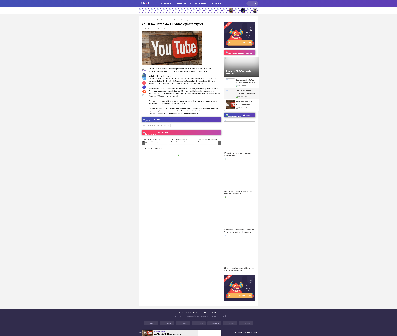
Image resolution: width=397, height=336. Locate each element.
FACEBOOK (152, 323)
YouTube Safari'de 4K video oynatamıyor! (156, 125)
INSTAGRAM (215, 323)
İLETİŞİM (247, 323)
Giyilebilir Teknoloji (184, 3)
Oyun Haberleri (216, 3)
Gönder (253, 3)
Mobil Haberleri (166, 3)
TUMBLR (231, 323)
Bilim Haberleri (200, 3)
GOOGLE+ (184, 323)
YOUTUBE (200, 323)
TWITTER (168, 323)
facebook (142, 332)
